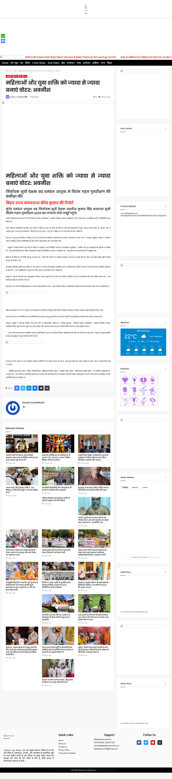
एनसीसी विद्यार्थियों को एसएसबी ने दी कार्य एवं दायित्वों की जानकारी (57, 488)
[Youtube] (153, 742)
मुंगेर (21, 76)
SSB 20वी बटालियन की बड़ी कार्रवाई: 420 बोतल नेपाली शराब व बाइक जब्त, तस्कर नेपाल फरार (93, 617)
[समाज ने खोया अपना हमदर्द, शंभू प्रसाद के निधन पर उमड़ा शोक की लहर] (58, 668)
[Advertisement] (86, 36)
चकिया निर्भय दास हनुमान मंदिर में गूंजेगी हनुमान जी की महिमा (56, 499)
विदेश (27, 62)
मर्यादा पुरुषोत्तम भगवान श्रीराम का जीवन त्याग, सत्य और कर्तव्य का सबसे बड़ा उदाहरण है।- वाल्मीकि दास (93, 520)
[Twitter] (22, 388)
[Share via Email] (41, 388)
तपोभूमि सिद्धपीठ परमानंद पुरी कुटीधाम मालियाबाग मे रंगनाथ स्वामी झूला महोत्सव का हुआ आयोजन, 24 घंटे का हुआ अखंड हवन (22, 586)
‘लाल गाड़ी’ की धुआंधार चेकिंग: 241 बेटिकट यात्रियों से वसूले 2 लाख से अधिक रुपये (22, 490)
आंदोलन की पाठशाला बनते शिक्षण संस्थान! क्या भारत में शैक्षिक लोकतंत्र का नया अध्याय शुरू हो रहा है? (70, 57)
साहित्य (95, 62)
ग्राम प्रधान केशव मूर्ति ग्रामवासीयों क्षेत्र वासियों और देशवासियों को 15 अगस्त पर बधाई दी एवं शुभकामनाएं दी (57, 649)
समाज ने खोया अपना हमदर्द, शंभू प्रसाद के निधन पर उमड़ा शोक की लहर (57, 681)
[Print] (47, 388)
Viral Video (53, 62)
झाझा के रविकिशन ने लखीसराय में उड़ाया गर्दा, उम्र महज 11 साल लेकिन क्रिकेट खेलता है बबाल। (56, 457)
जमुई (19, 71)
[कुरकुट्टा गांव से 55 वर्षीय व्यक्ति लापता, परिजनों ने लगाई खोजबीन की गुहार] (94, 476)
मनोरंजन (71, 62)
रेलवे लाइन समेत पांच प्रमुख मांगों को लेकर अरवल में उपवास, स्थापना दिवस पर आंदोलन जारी (21, 552)
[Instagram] (160, 742)
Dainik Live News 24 (62, 770)
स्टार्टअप (86, 62)
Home (5, 62)
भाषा (79, 62)
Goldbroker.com (141, 612)
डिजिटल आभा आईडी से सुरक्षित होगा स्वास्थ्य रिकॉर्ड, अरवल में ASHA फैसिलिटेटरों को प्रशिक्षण (56, 585)
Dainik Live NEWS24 (17, 97)
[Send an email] (26, 97)
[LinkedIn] (28, 388)
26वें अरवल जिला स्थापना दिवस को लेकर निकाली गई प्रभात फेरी (56, 551)
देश (21, 62)
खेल (63, 62)
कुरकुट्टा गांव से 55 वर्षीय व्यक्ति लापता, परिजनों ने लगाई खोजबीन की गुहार (93, 488)
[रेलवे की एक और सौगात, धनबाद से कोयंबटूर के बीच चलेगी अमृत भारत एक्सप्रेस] (58, 603)
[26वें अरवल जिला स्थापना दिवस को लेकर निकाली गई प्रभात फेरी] (58, 538)
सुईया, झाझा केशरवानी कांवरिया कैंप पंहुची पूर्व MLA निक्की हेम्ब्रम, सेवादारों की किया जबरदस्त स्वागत (93, 649)
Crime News (39, 62)
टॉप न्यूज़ (14, 62)
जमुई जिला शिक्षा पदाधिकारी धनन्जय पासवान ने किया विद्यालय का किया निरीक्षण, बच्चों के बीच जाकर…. (93, 457)
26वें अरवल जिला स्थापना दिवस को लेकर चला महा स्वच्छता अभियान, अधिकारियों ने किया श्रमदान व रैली (92, 552)
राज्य (103, 62)
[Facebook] (16, 388)
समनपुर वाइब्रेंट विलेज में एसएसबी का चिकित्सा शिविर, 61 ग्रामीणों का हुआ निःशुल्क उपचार (93, 585)
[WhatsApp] (3, 35)
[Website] (23, 406)
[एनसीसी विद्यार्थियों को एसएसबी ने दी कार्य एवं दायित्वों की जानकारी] (58, 476)
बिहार (109, 62)
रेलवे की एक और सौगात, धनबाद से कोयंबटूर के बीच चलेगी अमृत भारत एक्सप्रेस (56, 617)
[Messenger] (35, 388)
